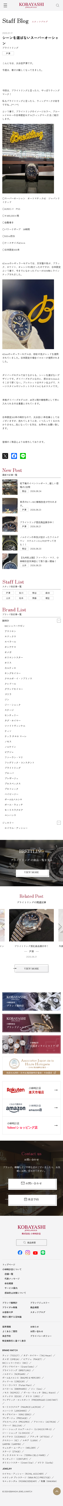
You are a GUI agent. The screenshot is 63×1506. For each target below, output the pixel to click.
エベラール (10, 641)
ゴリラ (8, 694)
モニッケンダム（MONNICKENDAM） (20, 1481)
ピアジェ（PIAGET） (33, 1359)
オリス (8, 662)
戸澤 (8, 592)
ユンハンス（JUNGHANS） (15, 1410)
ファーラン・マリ (14, 757)
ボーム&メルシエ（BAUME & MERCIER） (22, 1377)
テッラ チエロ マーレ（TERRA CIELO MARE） (24, 1455)
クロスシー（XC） (11, 1440)
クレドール (10, 683)
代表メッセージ (12, 1278)
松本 (21, 598)
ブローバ (9, 773)
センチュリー (11, 715)
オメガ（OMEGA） (11, 1359)
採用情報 (6, 1326)
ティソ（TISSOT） (11, 1355)
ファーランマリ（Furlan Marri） (17, 1385)
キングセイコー (13, 673)
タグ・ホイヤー (13, 720)
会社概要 (9, 1283)
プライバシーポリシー (41, 1335)
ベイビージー (11, 794)
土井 (8, 598)
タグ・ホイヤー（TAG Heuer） (38, 1355)
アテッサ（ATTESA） (40, 1436)
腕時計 (5, 620)
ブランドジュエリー (40, 1302)
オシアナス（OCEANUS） (14, 1436)
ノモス (8, 741)
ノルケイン (10, 746)
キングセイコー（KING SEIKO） (17, 1414)
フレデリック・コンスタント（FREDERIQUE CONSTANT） (30, 1399)
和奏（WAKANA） (49, 1481)
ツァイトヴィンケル (15, 725)
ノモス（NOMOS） (11, 1392)
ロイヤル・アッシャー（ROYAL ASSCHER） (23, 1473)
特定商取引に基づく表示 (14, 1340)
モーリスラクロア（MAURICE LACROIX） (22, 1406)
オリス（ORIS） (33, 1396)
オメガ (8, 652)
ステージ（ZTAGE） (12, 1451)
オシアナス (10, 646)
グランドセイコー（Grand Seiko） (18, 1366)
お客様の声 (7, 1312)
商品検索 (31, 1242)
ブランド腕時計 (9, 1302)
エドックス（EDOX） (12, 1396)
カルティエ (10, 668)
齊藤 (34, 598)
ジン (7, 699)
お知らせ (34, 1326)
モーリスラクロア (14, 809)
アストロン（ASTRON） (45, 1421)
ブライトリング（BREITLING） (17, 1370)
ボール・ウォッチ (14, 804)
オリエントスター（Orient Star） (18, 1462)
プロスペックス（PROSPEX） (16, 1421)
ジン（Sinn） (37, 1388)
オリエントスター (14, 657)
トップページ (8, 1264)
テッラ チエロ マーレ (15, 736)
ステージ (9, 710)
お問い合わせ (33, 1183)
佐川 (21, 592)
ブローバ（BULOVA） (12, 1425)
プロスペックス (13, 783)
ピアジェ (9, 752)
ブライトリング (13, 767)
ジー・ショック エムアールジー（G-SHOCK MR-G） (27, 1429)
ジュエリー (8, 822)
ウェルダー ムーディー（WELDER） (19, 1447)
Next (58, 927)
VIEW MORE (31, 872)
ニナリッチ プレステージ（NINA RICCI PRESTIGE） (27, 1477)
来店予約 (33, 1199)
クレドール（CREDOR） (14, 1381)
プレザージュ (11, 778)
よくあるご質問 (9, 1331)
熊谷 (34, 592)
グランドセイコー (14, 689)
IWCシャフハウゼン (15, 625)
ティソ (8, 731)
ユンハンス (10, 815)
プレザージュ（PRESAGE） (15, 1418)
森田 (47, 592)
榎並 (47, 598)
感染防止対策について (15, 1292)
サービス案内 (11, 1288)
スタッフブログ (37, 1312)
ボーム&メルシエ (13, 799)
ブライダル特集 (9, 1307)
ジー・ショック (13, 704)
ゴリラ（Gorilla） (45, 1462)
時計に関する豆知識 (12, 1316)
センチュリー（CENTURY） (15, 1458)
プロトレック (11, 788)
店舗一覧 (9, 1273)
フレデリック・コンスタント (19, 762)
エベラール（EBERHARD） (15, 1388)
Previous (4, 927)
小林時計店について (12, 1269)
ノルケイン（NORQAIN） (14, 1374)
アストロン (10, 631)
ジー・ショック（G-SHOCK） (16, 1432)
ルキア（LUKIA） (31, 1440)
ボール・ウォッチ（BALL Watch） (40, 1392)
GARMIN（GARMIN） (12, 1444)
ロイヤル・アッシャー (16, 828)
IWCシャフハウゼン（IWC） (15, 1362)
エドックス (10, 636)
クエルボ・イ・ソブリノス (18, 678)
